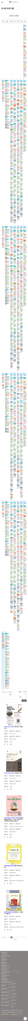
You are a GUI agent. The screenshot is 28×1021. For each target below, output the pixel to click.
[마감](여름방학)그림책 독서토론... (11, 133)
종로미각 (24, 432)
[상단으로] (25, 1018)
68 (22, 937)
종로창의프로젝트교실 (7, 246)
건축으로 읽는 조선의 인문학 (25, 52)
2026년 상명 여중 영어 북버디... (21, 474)
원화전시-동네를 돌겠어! (7, 114)
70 (12, 939)
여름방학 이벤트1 (11, 209)
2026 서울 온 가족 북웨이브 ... (3, 88)
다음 (14, 939)
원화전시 (24, 147)
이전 (5, 937)
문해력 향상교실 (11, 122)
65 (16, 937)
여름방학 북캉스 (11, 175)
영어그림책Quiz (11, 184)
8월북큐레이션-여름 (11, 204)
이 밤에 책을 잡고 (21, 403)
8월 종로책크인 (25, 587)
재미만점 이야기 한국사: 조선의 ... (15, 120)
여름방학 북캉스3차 (11, 350)
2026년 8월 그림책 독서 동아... (21, 612)
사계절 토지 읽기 (21, 90)
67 (20, 937)
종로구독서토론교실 (21, 121)
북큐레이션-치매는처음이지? (7, 106)
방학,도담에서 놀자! (21, 139)
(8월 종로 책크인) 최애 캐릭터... (18, 602)
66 (18, 937)
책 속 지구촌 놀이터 (11, 268)
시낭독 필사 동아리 (15, 96)
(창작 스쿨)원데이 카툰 (7, 259)
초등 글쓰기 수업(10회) (7, 87)
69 (24, 937)
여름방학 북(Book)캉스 (24, 76)
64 (14, 937)
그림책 (11, 218)
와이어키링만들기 (18, 346)
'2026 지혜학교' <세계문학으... (15, 137)
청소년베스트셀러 (11, 139)
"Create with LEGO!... (15, 143)
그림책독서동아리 (18, 86)
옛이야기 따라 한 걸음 (11, 127)
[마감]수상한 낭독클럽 (7, 255)
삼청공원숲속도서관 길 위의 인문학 (15, 614)
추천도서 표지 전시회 (25, 71)
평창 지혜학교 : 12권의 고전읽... (21, 103)
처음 (3, 937)
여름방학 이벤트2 (11, 214)
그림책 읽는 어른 (11, 98)
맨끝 (16, 939)
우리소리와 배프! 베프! (24, 122)
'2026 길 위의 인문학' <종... (25, 281)
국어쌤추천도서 (11, 179)
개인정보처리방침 (4, 1014)
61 (6, 937)
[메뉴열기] (2, 2)
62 (9, 937)
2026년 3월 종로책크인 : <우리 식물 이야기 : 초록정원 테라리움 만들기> (13, 819)
